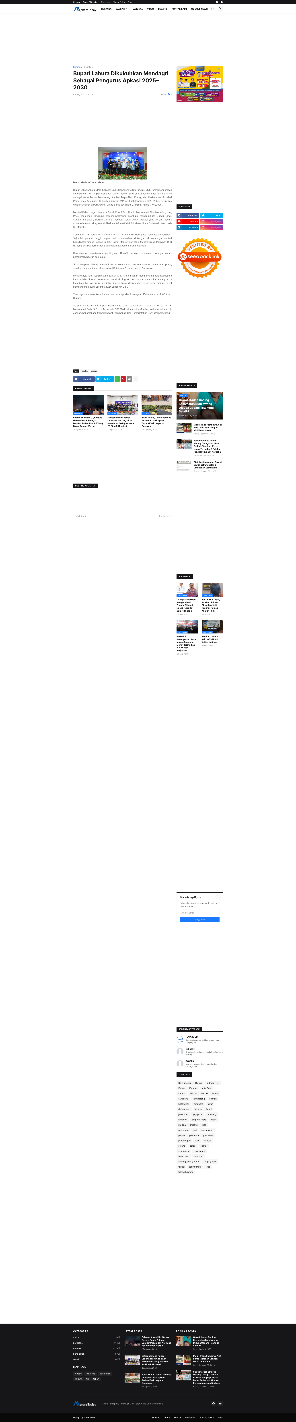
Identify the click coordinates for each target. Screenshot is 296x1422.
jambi (209, 1109)
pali (195, 1130)
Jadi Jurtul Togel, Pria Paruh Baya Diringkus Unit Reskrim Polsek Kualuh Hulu (211, 605)
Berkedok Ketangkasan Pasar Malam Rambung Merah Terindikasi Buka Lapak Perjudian (187, 643)
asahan (213, 1098)
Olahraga (90, 1373)
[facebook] (217, 2)
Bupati (78, 1373)
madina (182, 1124)
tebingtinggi (195, 1166)
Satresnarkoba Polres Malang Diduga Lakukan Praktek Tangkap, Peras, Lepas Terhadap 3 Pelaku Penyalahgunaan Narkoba (207, 446)
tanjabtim (198, 1156)
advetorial (105, 1373)
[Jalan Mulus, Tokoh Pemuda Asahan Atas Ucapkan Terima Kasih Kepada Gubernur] (132, 1378)
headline (88, 67)
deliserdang (184, 1109)
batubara (198, 1104)
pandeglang (207, 1130)
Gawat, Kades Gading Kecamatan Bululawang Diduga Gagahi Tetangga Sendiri (206, 1341)
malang (194, 1124)
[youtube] (222, 2)
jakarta (198, 1109)
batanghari (183, 1104)
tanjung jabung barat (188, 1161)
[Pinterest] (123, 379)
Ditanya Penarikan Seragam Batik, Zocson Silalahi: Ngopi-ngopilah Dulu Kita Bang (186, 605)
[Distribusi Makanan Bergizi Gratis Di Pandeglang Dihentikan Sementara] (184, 466)
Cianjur (198, 1083)
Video (150, 9)
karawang (211, 1114)
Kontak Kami (179, 9)
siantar (203, 1145)
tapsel (181, 1166)
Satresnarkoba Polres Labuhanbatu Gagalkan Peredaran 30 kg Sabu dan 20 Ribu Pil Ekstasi (121, 421)
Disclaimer (105, 2)
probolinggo (184, 1140)
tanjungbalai (210, 1161)
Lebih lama (164, 516)
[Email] (129, 379)
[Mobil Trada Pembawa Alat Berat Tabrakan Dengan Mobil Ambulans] (184, 428)
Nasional (137, 9)
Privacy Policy (119, 2)
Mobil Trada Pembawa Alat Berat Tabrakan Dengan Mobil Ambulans (208, 427)
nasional (96, 1348)
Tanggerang (199, 1098)
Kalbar (181, 1088)
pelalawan (208, 1135)
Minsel (215, 1093)
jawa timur (183, 1114)
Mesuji (204, 1093)
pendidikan (96, 1353)
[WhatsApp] (117, 379)
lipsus (213, 1119)
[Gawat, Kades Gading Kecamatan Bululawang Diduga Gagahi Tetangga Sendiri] (183, 1341)
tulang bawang (185, 1172)
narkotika (96, 1342)
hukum (78, 1379)
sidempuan (183, 1151)
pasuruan (194, 1135)
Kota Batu (206, 1088)
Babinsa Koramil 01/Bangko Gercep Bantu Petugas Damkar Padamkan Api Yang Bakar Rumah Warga (88, 421)
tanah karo (183, 1156)
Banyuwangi (184, 1083)
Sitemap (76, 2)
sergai (193, 1145)
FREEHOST (91, 1417)
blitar (210, 1104)
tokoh (96, 1379)
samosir (207, 1140)
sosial (96, 1359)
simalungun (199, 1151)
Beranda (106, 9)
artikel (96, 1337)
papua (181, 1135)
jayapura (197, 1114)
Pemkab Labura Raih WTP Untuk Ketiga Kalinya (210, 639)
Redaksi (162, 9)
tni (87, 1379)
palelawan (183, 1130)
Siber (130, 2)
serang (181, 1145)
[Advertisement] (148, 39)
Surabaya (183, 1098)
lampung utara (199, 1119)
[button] (212, 8)
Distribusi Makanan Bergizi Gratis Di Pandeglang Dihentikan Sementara (208, 465)
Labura (94, 371)
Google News (199, 9)
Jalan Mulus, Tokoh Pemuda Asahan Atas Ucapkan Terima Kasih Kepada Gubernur (156, 421)
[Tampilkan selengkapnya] (135, 379)
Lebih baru (80, 516)
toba (208, 1166)
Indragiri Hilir (213, 1083)
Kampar (193, 1088)
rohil (197, 1140)
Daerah (120, 9)
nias (204, 1124)
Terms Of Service (90, 2)
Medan (193, 1093)
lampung (182, 1119)
